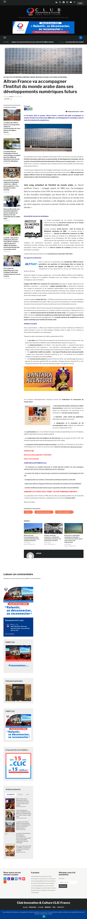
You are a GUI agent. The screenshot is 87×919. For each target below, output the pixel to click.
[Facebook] (63, 2)
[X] (60, 2)
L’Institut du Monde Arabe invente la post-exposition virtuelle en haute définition (52, 487)
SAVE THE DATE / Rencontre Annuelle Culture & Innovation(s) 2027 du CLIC (20, 628)
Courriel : (61, 878)
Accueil (25, 907)
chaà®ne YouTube (60, 447)
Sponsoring (62, 77)
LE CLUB (40, 907)
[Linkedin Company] (56, 2)
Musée (32, 77)
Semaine (20, 794)
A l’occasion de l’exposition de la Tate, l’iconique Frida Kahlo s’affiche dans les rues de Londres (11, 272)
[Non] (85, 914)
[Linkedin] (8, 878)
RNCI (54, 907)
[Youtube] (70, 2)
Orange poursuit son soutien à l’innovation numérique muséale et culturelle (50, 479)
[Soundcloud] (74, 2)
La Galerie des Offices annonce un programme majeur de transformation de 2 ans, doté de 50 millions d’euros (11, 127)
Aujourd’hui (10, 794)
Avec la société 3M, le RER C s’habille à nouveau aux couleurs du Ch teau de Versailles (23, 848)
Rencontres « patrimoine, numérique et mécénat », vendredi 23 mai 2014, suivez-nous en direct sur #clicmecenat (73, 539)
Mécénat (26, 77)
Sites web (53, 77)
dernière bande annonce (70, 413)
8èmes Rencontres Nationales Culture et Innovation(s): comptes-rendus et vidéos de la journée (23, 802)
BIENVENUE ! (33, 907)
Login (80, 3)
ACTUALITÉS (7, 77)
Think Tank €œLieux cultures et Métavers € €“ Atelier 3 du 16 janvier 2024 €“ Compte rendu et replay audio (23, 813)
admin (11, 96)
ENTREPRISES (18, 77)
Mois (27, 794)
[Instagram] (67, 2)
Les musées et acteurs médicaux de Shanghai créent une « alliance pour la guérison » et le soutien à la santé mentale (11, 185)
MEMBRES (48, 907)
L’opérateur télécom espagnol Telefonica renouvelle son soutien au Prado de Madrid (53, 483)
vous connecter (16, 578)
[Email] (31, 109)
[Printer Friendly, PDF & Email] (8, 99)
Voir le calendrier (9, 634)
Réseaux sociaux (42, 77)
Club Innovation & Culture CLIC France (43, 902)
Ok (44, 916)
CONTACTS (60, 907)
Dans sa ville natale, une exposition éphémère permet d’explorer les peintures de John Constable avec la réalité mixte (11, 213)
